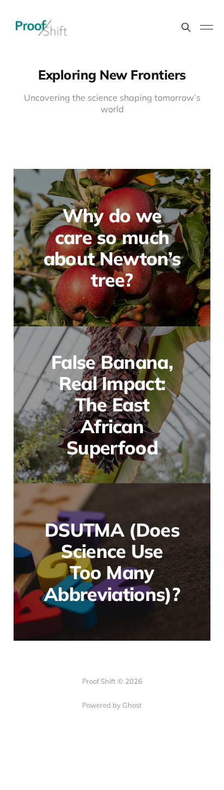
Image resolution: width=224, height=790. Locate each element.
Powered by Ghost (112, 705)
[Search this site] (186, 27)
